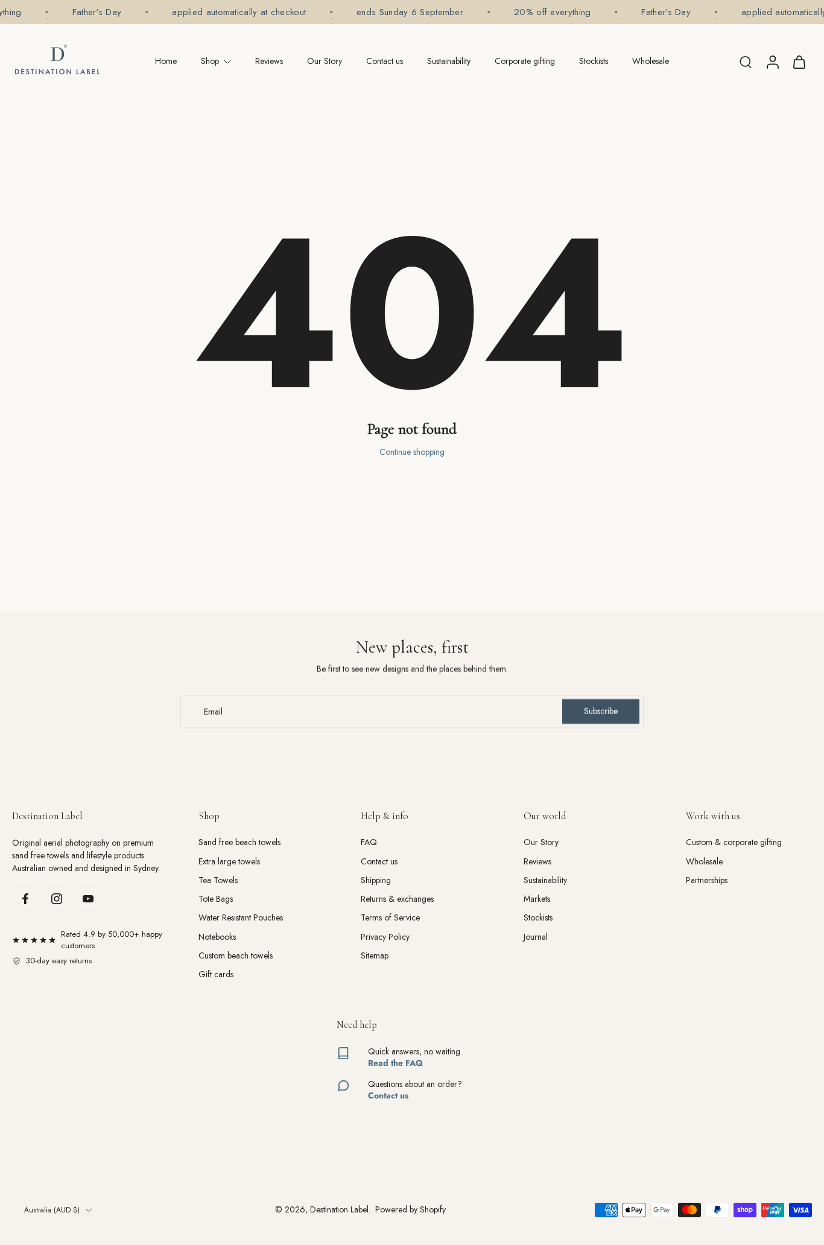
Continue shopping (412, 452)
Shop (210, 61)
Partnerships (706, 880)
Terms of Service (390, 917)
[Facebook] (25, 898)
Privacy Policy (385, 937)
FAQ (369, 842)
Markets (537, 899)
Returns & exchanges (397, 899)
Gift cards (215, 974)
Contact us (384, 61)
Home (166, 61)
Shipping (376, 880)
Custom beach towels (235, 955)
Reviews (269, 61)
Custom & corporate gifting (734, 842)
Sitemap (374, 955)
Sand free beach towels (239, 842)
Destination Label (339, 1209)
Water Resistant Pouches (240, 917)
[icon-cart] (798, 61)
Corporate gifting (525, 61)
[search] (745, 61)
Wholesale (650, 61)
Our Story (324, 61)
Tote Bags (215, 899)
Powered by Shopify (410, 1209)
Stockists (593, 61)
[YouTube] (88, 898)
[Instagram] (56, 898)
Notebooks (217, 937)
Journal (536, 937)
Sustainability (449, 61)
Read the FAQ (395, 1063)
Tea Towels (218, 880)
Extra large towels (229, 861)
